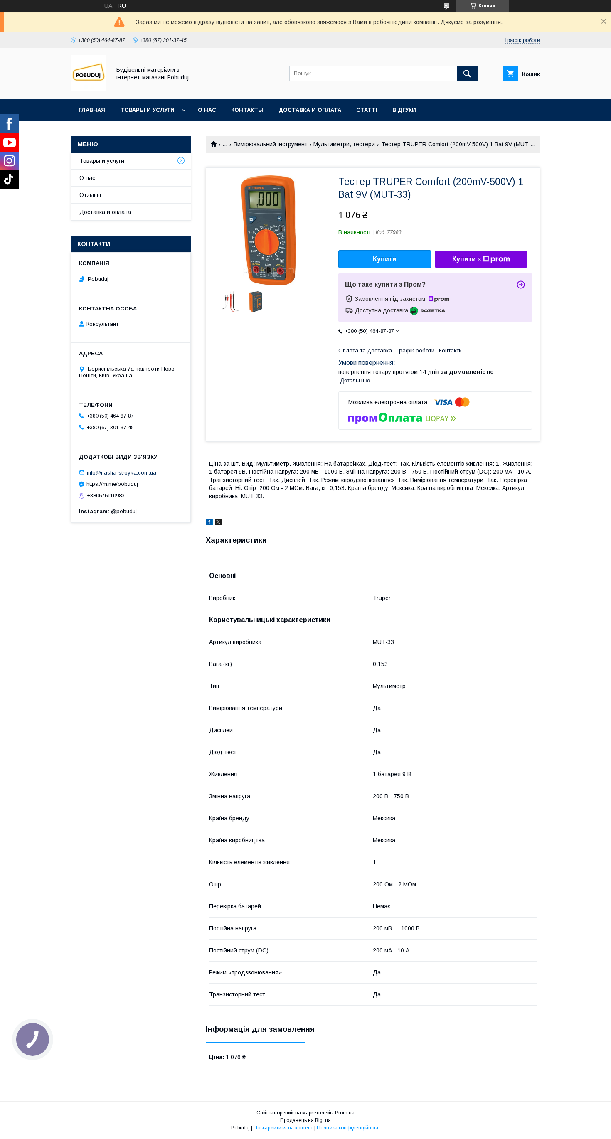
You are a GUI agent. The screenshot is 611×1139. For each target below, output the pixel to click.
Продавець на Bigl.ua (305, 1120)
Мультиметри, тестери (344, 144)
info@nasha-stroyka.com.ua (121, 472)
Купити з (466, 259)
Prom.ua (345, 1113)
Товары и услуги (147, 110)
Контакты (247, 110)
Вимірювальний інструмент (271, 144)
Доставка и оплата (309, 110)
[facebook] (209, 523)
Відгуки (404, 110)
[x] (218, 523)
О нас (207, 110)
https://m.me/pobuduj (112, 484)
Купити (385, 259)
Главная (92, 110)
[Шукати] (467, 73)
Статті (366, 110)
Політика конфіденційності (348, 1128)
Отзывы (90, 195)
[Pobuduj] (88, 88)
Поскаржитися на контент (283, 1128)
